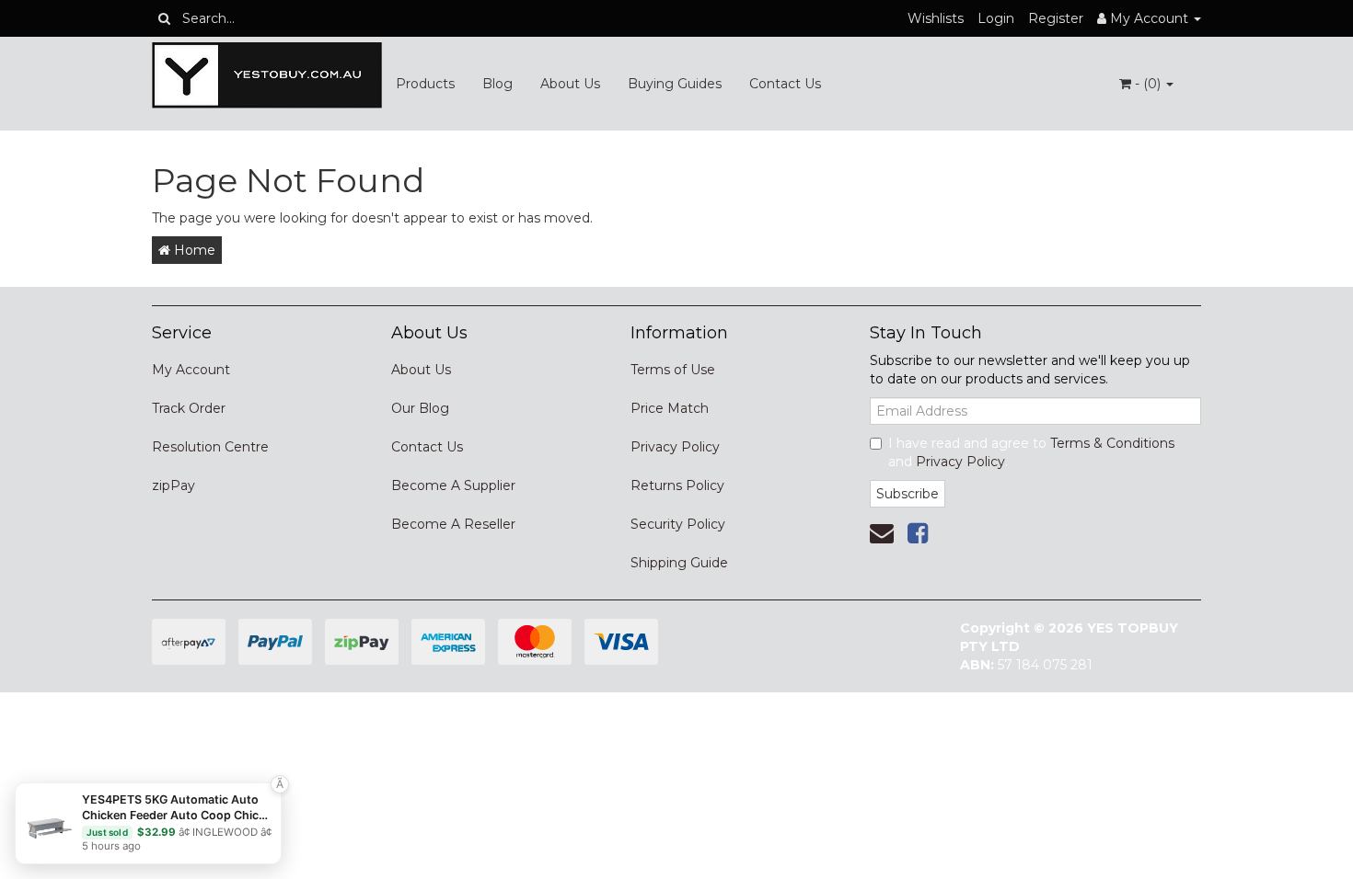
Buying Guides (675, 83)
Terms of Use (672, 369)
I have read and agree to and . (1031, 452)
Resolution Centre (210, 447)
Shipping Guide (679, 562)
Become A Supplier (453, 485)
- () (1147, 83)
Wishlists (936, 18)
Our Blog (420, 408)
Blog (497, 83)
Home (192, 250)
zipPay (173, 485)
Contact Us (785, 83)
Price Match (669, 408)
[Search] (164, 18)
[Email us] (882, 533)
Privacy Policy (675, 447)
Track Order (189, 408)
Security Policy (677, 524)
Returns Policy (677, 485)
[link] (918, 533)
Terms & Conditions (1112, 443)
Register (1055, 18)
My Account (191, 369)
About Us (570, 83)
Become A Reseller (453, 524)
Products (425, 83)
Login (995, 18)
